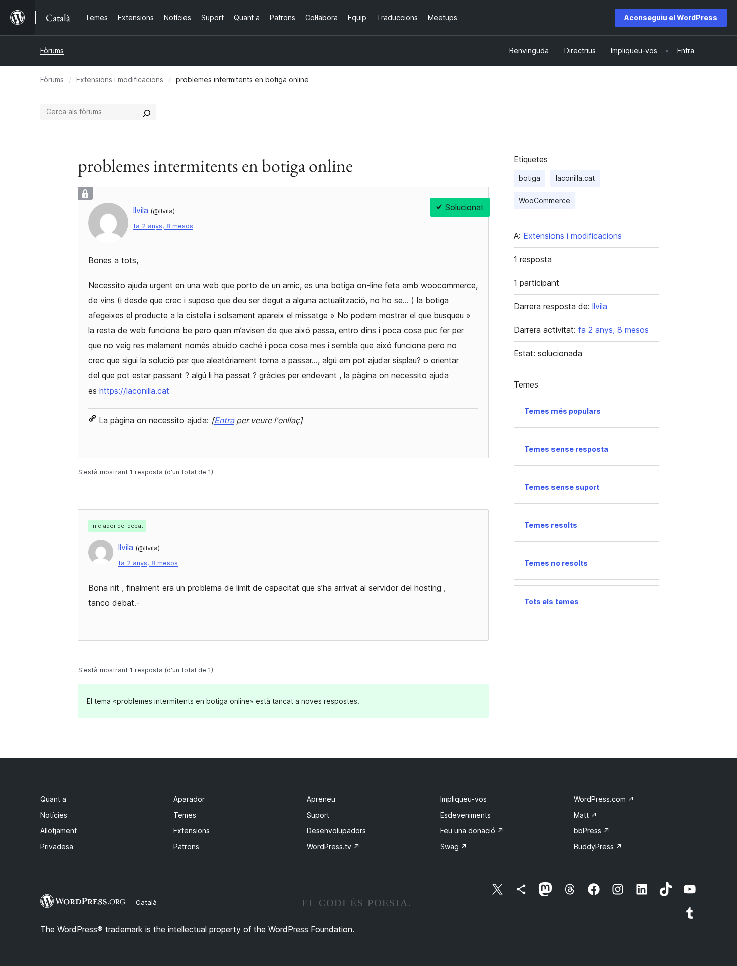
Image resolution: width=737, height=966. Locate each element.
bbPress (592, 830)
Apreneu (321, 799)
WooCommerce (544, 200)
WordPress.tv (333, 846)
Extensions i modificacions (119, 79)
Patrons (186, 846)
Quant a (53, 799)
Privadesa (56, 846)
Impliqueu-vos (463, 799)
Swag (453, 846)
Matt (585, 815)
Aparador (189, 799)
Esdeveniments (465, 815)
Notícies (53, 815)
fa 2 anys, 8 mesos (163, 226)
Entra (224, 420)
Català (146, 902)
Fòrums (52, 50)
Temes (184, 815)
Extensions (191, 830)
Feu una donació (472, 830)
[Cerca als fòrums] (146, 112)
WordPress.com (604, 799)
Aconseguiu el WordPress (670, 17)
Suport (318, 815)
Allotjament (58, 830)
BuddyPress (598, 846)
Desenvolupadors (336, 830)
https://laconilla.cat (134, 390)
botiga (529, 178)
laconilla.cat (575, 178)
